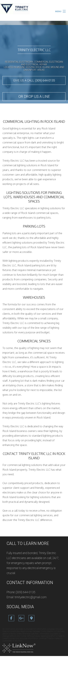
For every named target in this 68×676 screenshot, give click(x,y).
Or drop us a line (34, 96)
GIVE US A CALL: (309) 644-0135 (34, 80)
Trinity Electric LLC (34, 50)
